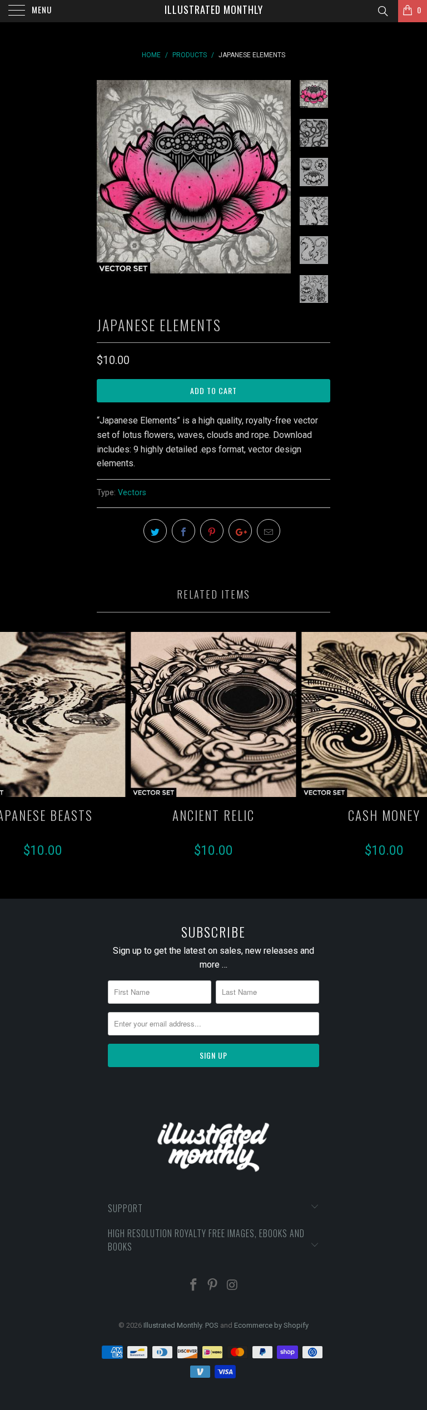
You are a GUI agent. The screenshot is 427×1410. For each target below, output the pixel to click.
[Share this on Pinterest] (212, 530)
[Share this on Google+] (240, 530)
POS (212, 1325)
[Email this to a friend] (268, 530)
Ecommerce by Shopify (271, 1325)
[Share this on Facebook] (183, 530)
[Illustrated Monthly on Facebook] (193, 1286)
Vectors (132, 492)
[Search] (382, 11)
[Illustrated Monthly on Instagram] (232, 1286)
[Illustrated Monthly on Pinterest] (213, 1286)
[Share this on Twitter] (155, 530)
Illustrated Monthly (214, 9)
